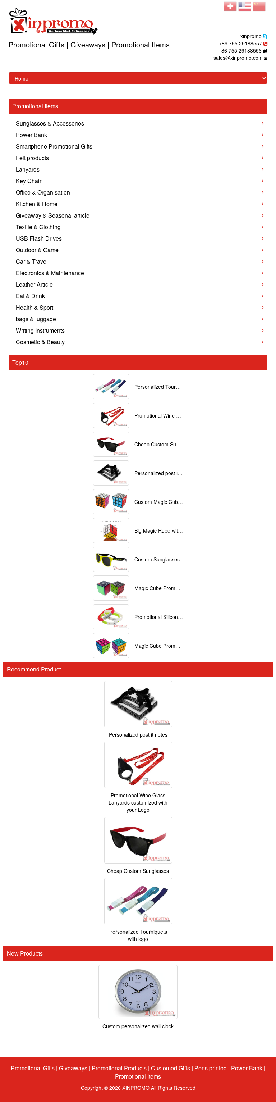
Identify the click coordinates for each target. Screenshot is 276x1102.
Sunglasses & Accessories (50, 123)
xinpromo (251, 36)
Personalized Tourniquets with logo (174, 386)
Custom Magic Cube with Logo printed (177, 501)
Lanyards (28, 169)
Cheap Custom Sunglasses (165, 444)
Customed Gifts (170, 1068)
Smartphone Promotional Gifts (54, 146)
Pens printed (210, 1068)
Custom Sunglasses (157, 559)
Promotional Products (119, 1068)
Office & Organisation (43, 192)
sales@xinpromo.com (238, 57)
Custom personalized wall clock (138, 1026)
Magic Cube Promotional (162, 588)
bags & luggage (36, 319)
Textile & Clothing (38, 227)
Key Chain (29, 181)
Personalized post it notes (163, 473)
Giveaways (73, 1068)
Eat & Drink (30, 296)
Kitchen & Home (37, 204)
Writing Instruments (40, 330)
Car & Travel (32, 261)
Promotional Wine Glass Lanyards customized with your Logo (138, 802)
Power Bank (31, 135)
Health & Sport (34, 307)
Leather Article (34, 284)
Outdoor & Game (37, 250)
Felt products (32, 158)
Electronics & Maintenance (50, 273)
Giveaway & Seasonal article (52, 215)
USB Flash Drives (39, 238)
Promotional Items (138, 1076)
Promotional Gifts (33, 1068)
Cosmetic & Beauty (40, 342)
